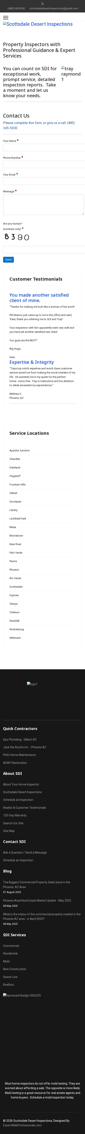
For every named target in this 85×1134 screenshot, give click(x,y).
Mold (6, 961)
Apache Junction (19, 450)
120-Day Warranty (15, 815)
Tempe (13, 603)
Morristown (16, 535)
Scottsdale (15, 586)
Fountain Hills (17, 484)
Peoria (13, 561)
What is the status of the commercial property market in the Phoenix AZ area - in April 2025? (42, 919)
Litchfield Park (17, 518)
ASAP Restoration (15, 762)
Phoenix (14, 569)
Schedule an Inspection (18, 799)
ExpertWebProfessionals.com (22, 1125)
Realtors (8, 984)
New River (15, 544)
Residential (10, 953)
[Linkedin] (49, 3)
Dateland (14, 467)
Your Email (10, 174)
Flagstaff (14, 476)
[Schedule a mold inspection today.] (42, 1034)
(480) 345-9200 (16, 8)
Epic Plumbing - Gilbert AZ (20, 739)
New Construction (14, 969)
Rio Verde (15, 578)
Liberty (13, 510)
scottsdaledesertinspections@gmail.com (54, 8)
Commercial (11, 945)
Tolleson (14, 612)
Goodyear (15, 501)
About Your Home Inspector (21, 784)
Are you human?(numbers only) (13, 226)
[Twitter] (42, 3)
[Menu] (5, 17)
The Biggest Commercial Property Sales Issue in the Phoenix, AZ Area (36, 887)
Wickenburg (16, 629)
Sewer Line (10, 977)
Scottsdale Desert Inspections (22, 792)
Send (8, 259)
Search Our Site (13, 823)
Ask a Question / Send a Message (25, 852)
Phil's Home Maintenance (19, 755)
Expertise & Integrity (31, 362)
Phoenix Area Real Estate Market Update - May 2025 (37, 903)
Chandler (14, 459)
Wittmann (15, 637)
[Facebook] (36, 3)
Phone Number (13, 157)
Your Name (11, 140)
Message (10, 191)
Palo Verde (15, 552)
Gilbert (13, 493)
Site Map (9, 831)
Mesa (12, 527)
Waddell (14, 620)
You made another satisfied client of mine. (39, 297)
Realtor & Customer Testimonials (24, 807)
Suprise (14, 595)
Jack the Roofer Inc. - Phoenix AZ (24, 747)
